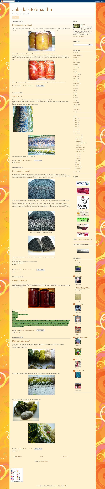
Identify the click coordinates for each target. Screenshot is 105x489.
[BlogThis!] (39, 86)
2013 (76, 129)
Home (15, 17)
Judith (76, 326)
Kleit (74, 69)
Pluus (74, 92)
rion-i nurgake (78, 382)
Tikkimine (75, 104)
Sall (74, 95)
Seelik (74, 97)
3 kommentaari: (28, 448)
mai (77, 160)
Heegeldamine (76, 55)
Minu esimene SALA (21, 341)
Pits (74, 90)
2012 (76, 131)
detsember (78, 135)
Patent (74, 88)
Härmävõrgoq (78, 276)
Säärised (75, 102)
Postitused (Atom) (44, 461)
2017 (76, 120)
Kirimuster (75, 67)
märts (77, 164)
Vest (74, 111)
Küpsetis (75, 78)
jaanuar (78, 168)
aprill (77, 162)
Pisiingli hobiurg (79, 304)
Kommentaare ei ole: (29, 85)
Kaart (74, 60)
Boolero (75, 52)
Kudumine (18, 162)
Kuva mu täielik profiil (78, 36)
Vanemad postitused (64, 456)
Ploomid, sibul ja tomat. (22, 25)
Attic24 (77, 260)
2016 (76, 122)
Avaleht (41, 456)
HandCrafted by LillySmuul (81, 337)
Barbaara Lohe (78, 293)
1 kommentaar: (28, 160)
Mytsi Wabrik (78, 348)
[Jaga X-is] (40, 86)
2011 (76, 133)
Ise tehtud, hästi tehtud (80, 370)
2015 (76, 124)
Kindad (75, 64)
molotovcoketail (57, 485)
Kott (74, 71)
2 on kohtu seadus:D (21, 171)
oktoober (78, 139)
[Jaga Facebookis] (42, 86)
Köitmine (75, 76)
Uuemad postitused (18, 456)
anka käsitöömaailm (32, 9)
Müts (22, 272)
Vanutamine (76, 109)
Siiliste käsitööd (78, 265)
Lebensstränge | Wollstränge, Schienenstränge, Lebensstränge (82, 288)
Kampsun (75, 62)
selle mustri (18, 208)
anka (83, 24)
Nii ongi (77, 315)
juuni (77, 158)
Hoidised (18, 88)
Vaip (74, 107)
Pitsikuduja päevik (79, 359)
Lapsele (75, 81)
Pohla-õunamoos (19, 280)
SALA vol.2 (17, 96)
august (78, 154)
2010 (76, 171)
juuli (77, 156)
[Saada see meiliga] (37, 86)
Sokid (74, 100)
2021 (76, 118)
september (78, 141)
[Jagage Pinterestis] (43, 86)
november (78, 137)
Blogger (66, 485)
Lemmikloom (76, 83)
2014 (76, 126)
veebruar (78, 166)
